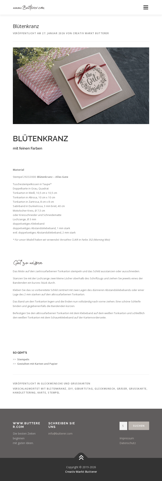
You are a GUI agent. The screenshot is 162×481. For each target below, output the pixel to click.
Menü (145, 7)
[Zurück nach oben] (81, 458)
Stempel (54, 392)
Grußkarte (138, 388)
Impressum (127, 438)
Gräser (122, 388)
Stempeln (23, 359)
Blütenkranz (57, 388)
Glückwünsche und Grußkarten (65, 383)
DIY (70, 388)
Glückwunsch (105, 388)
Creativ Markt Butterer (91, 33)
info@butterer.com (60, 433)
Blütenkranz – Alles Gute (52, 177)
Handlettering (24, 392)
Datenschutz (128, 443)
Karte (42, 392)
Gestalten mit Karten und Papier (37, 363)
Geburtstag (84, 388)
